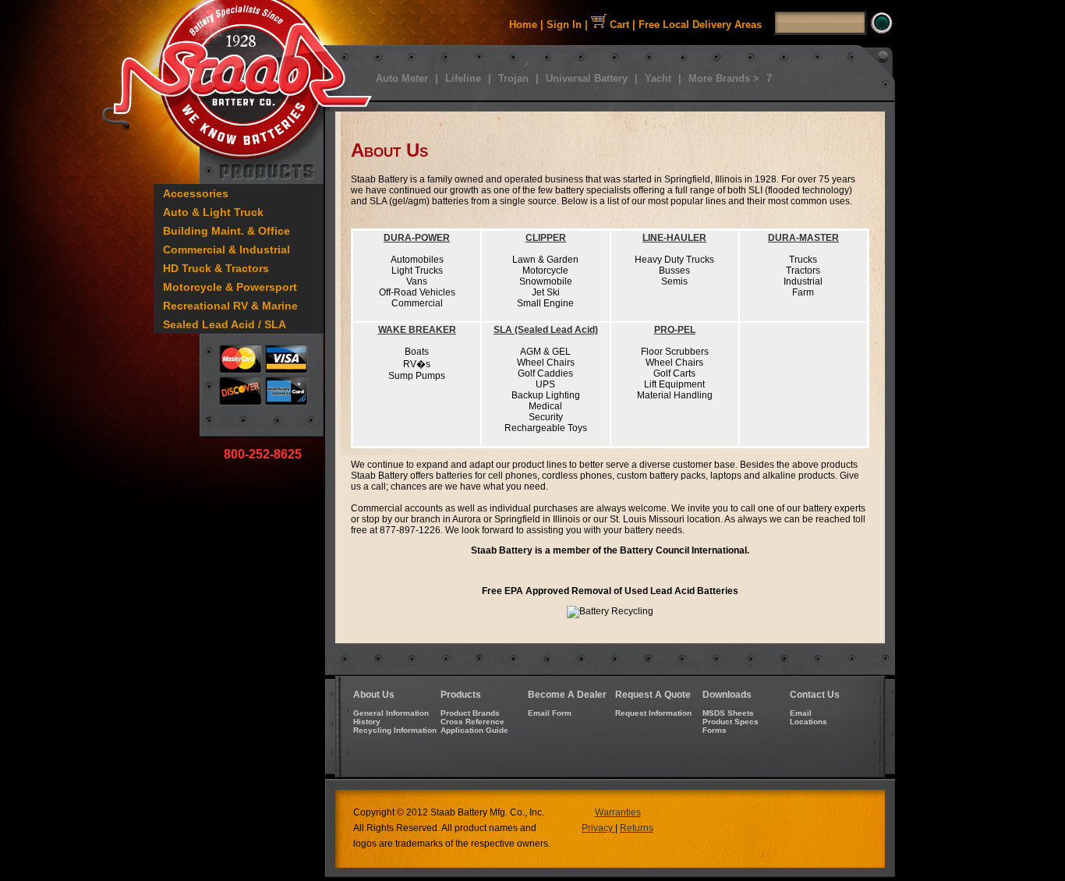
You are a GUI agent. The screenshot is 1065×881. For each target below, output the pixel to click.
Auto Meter (402, 78)
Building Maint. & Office (226, 231)
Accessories (195, 193)
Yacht (658, 78)
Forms (714, 730)
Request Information (653, 713)
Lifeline (463, 78)
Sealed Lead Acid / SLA (224, 324)
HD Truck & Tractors (216, 268)
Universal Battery (587, 78)
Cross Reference (472, 721)
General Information (391, 713)
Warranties (618, 812)
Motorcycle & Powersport (230, 287)
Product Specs (730, 721)
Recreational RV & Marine (230, 305)
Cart (618, 24)
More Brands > (723, 78)
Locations (808, 721)
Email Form (549, 713)
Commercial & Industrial (226, 249)
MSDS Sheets (728, 713)
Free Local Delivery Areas (700, 24)
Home (523, 24)
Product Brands (470, 713)
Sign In (564, 24)
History (366, 721)
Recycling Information (395, 730)
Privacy (598, 828)
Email (801, 713)
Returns (636, 828)
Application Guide (474, 730)
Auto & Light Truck (213, 212)
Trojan (513, 78)
